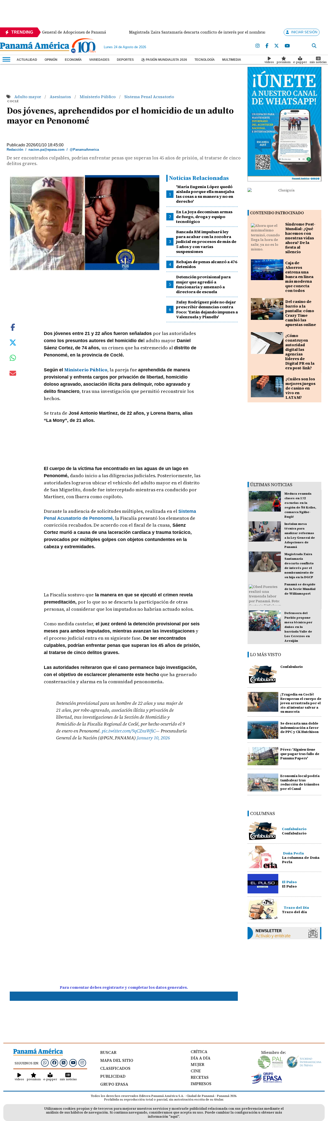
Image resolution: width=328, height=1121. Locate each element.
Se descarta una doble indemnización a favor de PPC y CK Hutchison (299, 727)
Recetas (200, 1077)
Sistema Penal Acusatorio (149, 96)
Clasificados (115, 1068)
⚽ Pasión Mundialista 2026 (164, 60)
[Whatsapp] (45, 1062)
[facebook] (266, 46)
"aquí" (174, 1116)
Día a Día (200, 1058)
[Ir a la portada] (34, 47)
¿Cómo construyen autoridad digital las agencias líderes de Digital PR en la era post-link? (299, 352)
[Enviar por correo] (12, 374)
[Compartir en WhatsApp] (13, 359)
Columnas (262, 813)
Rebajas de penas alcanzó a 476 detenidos (206, 264)
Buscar (108, 1052)
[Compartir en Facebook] (12, 327)
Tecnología (204, 60)
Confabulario (291, 667)
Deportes (125, 60)
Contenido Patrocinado (277, 213)
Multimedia (231, 60)
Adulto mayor (28, 96)
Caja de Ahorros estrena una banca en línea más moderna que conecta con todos (299, 276)
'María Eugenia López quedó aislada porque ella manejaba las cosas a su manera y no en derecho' (205, 194)
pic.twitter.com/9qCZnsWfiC (129, 731)
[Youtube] (287, 46)
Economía (73, 60)
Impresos (201, 1083)
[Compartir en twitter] (12, 342)
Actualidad (27, 60)
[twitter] (276, 46)
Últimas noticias (271, 484)
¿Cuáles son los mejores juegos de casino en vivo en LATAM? (300, 388)
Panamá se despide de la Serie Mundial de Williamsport (299, 589)
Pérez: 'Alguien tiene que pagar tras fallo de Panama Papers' (299, 753)
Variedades (99, 60)
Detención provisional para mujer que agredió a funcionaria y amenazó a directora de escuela (203, 284)
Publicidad (113, 1076)
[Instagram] (257, 46)
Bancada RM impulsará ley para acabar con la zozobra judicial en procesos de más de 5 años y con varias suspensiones (206, 241)
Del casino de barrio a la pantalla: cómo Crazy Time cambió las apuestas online (300, 313)
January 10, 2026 (153, 738)
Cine (196, 1071)
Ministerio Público (98, 96)
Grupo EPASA (114, 1084)
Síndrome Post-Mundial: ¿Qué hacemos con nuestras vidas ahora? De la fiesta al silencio (300, 237)
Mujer (197, 1064)
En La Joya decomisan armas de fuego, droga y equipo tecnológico (204, 216)
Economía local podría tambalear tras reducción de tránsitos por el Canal (300, 782)
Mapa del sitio (116, 1060)
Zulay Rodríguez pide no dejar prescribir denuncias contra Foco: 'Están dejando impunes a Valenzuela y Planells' (207, 309)
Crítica (199, 1051)
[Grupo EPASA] (266, 1082)
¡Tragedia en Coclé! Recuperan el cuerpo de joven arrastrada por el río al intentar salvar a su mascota (300, 703)
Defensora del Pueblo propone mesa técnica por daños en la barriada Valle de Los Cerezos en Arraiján (298, 627)
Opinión (51, 60)
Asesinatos (61, 96)
